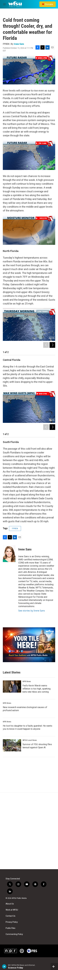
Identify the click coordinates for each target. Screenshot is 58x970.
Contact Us (10, 916)
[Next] (52, 345)
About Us (10, 904)
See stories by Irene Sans (31, 610)
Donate (49, 4)
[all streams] (54, 966)
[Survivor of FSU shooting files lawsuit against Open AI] (12, 745)
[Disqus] (29, 831)
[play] (4, 966)
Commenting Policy (14, 934)
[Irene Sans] (9, 553)
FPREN (15, 528)
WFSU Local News (30, 740)
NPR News (27, 681)
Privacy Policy (12, 922)
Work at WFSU (12, 910)
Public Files (10, 928)
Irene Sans (19, 43)
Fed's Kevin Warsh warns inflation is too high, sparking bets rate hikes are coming (37, 688)
